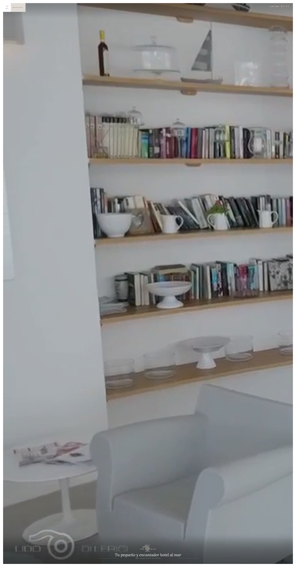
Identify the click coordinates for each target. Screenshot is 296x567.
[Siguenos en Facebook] (284, 6)
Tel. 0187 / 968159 (274, 6)
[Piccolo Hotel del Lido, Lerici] (148, 548)
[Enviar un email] (282, 6)
